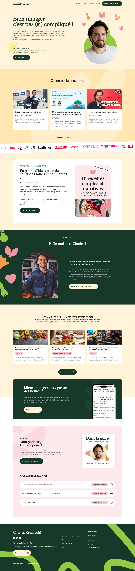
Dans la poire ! (92, 536)
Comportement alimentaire (70, 536)
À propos (91, 544)
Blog (84, 4)
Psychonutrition (67, 543)
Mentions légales (18, 563)
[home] (21, 3)
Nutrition (64, 547)
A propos (78, 4)
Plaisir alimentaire (67, 540)
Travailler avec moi (94, 4)
